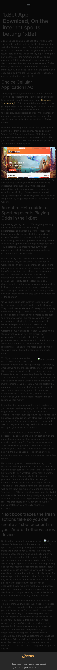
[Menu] (28, 5)
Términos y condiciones (28, 664)
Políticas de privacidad (16, 664)
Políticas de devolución (41, 664)
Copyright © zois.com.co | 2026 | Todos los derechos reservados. (29, 668)
